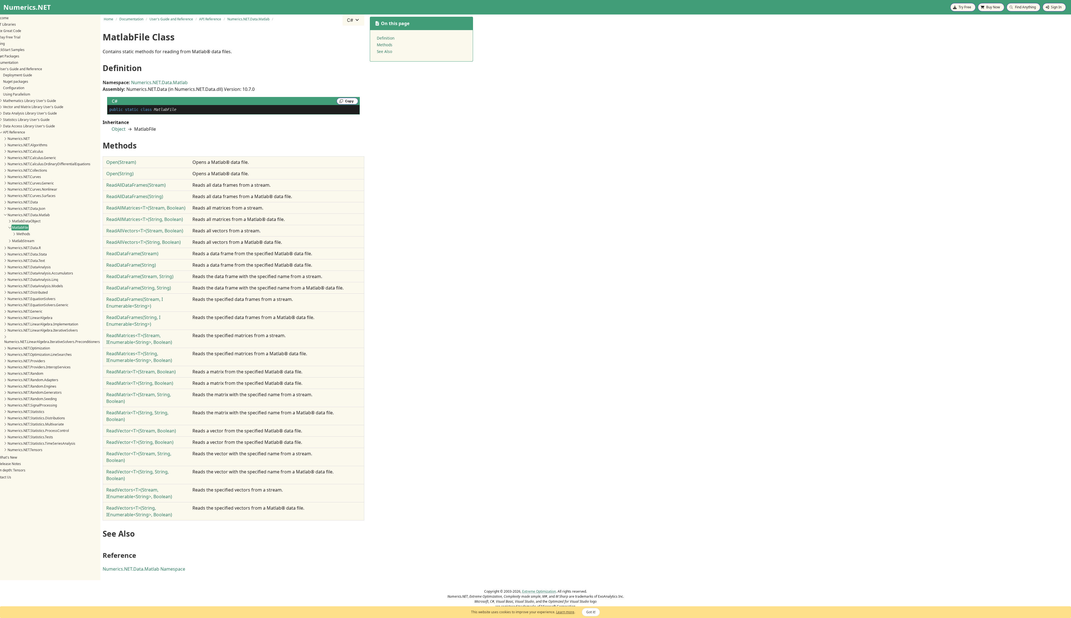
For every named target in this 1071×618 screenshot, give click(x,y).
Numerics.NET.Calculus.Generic (32, 157)
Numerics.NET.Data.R (24, 247)
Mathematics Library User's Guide (29, 100)
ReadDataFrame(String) (131, 265)
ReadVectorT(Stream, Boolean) (141, 431)
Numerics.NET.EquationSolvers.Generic (38, 305)
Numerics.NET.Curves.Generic (31, 183)
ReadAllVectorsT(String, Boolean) (143, 242)
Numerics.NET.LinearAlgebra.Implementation (43, 324)
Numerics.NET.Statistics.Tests (30, 437)
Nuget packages (15, 81)
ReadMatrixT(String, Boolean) (139, 383)
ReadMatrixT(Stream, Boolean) (141, 372)
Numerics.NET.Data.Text (26, 260)
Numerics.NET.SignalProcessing (32, 405)
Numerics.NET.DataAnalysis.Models (35, 286)
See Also (384, 51)
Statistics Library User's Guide (26, 119)
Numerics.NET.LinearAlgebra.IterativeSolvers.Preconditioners (52, 341)
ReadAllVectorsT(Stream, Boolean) (144, 231)
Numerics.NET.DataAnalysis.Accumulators (40, 273)
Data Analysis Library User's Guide (30, 113)
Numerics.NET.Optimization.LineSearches (40, 354)
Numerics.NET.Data (23, 202)
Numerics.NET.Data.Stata (27, 254)
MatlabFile (20, 227)
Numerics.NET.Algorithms (27, 145)
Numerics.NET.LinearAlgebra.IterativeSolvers (43, 330)
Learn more (565, 612)
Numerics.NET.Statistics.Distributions (36, 418)
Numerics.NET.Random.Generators (35, 392)
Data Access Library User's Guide (29, 126)
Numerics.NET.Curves (24, 176)
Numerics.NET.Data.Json (26, 208)
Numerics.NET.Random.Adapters (33, 380)
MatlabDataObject (26, 221)
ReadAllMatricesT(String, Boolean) (144, 219)
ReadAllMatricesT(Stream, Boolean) (145, 208)
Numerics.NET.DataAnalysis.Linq (33, 279)
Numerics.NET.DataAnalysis (29, 267)
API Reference (14, 132)
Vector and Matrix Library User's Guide (33, 106)
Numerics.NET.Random (25, 373)
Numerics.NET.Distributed (28, 292)
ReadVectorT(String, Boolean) (139, 442)
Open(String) (120, 174)
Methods (23, 234)
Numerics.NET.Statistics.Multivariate (36, 424)
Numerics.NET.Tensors (25, 449)
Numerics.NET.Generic (25, 311)
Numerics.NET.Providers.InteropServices (39, 367)
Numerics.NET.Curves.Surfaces (32, 195)
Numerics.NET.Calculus (25, 151)
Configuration (13, 88)
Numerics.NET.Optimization (29, 348)
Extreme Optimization (539, 591)
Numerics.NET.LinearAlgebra (30, 317)
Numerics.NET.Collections (27, 170)
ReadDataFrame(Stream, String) (139, 276)
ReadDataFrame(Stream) (132, 253)
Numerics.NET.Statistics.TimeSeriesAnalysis (41, 443)
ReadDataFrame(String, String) (138, 288)
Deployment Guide (17, 75)
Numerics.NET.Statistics (26, 411)
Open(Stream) (121, 162)
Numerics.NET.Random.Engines (32, 386)
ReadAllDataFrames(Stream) (136, 185)
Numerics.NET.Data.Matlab (29, 215)
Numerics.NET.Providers (26, 361)
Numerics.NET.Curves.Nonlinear (32, 189)
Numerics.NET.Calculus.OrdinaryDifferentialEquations (49, 164)
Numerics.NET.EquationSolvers (32, 298)
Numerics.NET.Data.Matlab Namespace (144, 569)
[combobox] (353, 20)
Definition (385, 38)
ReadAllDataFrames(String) (134, 196)
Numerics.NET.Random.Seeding (32, 398)
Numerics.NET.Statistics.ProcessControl (38, 430)
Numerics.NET (19, 138)
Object (119, 129)
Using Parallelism (16, 94)
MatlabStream (23, 241)
